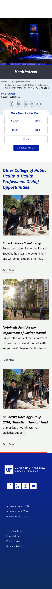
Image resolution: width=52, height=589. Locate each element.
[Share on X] (32, 104)
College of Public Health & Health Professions (26, 85)
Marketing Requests (18, 516)
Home (4, 81)
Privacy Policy (14, 546)
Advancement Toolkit (18, 511)
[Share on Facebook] (12, 104)
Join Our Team (14, 531)
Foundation (13, 536)
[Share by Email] (39, 104)
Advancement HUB (17, 506)
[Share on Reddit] (26, 104)
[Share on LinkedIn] (19, 104)
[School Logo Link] (24, 470)
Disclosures (13, 541)
